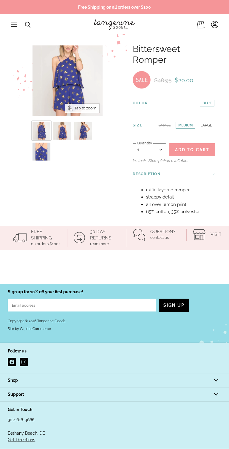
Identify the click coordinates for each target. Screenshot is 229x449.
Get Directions (21, 439)
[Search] (23, 25)
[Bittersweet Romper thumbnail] (41, 130)
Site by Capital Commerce (29, 329)
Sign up (174, 305)
